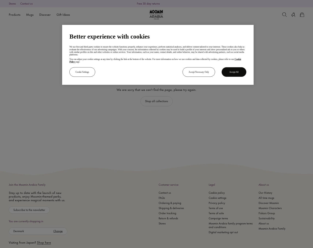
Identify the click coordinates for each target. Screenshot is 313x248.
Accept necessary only (199, 72)
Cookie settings (82, 72)
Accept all (233, 72)
